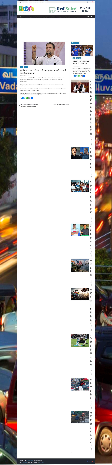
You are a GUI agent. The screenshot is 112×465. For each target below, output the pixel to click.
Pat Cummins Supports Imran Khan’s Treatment (91, 236)
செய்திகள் (25, 67)
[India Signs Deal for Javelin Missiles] (80, 273)
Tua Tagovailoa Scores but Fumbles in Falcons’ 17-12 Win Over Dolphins (91, 351)
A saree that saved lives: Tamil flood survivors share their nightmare (91, 197)
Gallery (53, 16)
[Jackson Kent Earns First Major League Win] (80, 394)
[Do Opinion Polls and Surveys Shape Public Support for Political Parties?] (80, 311)
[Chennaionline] (20, 16)
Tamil (22, 67)
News (30, 16)
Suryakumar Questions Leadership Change (81, 62)
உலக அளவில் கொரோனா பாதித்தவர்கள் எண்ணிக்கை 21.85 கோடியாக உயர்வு (29, 105)
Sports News (79, 58)
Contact (75, 16)
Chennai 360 (45, 16)
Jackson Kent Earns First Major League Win (91, 389)
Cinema (36, 16)
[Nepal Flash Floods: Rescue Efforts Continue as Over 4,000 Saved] (80, 432)
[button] (26, 17)
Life (59, 16)
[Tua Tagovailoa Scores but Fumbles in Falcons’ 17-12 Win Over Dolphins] (80, 355)
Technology (67, 16)
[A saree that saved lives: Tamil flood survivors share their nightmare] (80, 201)
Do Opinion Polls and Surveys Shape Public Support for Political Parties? (91, 306)
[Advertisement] (56, 32)
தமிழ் (24, 16)
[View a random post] (91, 16)
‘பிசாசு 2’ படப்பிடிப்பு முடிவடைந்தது (61, 104)
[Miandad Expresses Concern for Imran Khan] (80, 163)
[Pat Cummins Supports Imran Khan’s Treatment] (80, 241)
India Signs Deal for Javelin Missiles (91, 268)
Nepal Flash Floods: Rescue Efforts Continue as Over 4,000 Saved (91, 427)
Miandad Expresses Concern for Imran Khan (91, 158)
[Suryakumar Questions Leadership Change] (82, 50)
